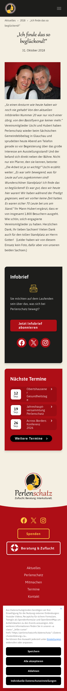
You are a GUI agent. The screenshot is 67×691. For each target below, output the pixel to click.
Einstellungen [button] (54, 639)
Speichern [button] (33, 651)
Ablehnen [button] (33, 670)
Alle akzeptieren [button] (33, 661)
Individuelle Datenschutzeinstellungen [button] (33, 680)
